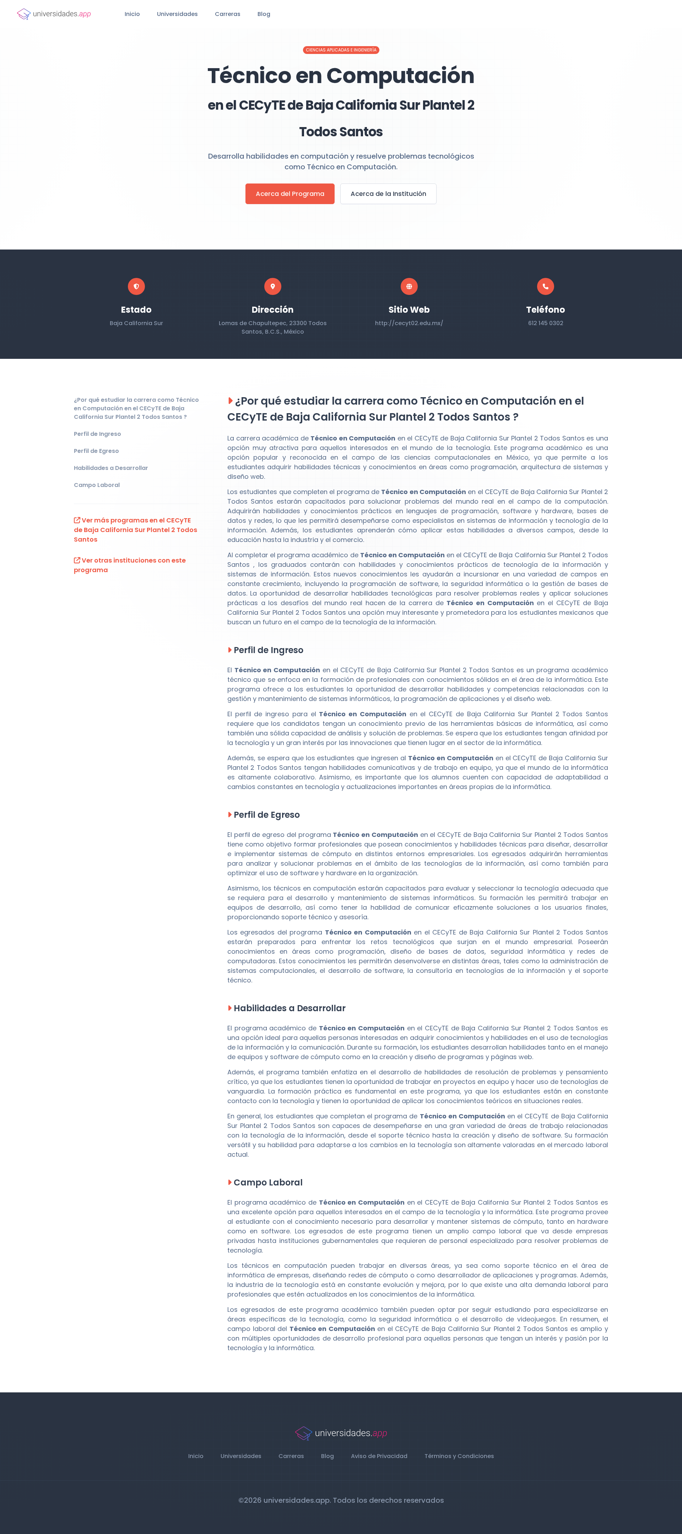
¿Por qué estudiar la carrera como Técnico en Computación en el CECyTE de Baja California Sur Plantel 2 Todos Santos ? (136, 408)
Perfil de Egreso (96, 451)
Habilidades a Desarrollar (111, 468)
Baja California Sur (136, 323)
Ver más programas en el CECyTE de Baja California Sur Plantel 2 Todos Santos (135, 530)
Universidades (177, 14)
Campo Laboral (97, 485)
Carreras (227, 14)
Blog (264, 14)
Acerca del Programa (290, 193)
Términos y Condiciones (459, 1456)
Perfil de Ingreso (97, 434)
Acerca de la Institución (388, 193)
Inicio (132, 14)
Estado (136, 310)
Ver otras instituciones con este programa (130, 565)
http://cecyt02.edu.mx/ (409, 323)
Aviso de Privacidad (379, 1456)
